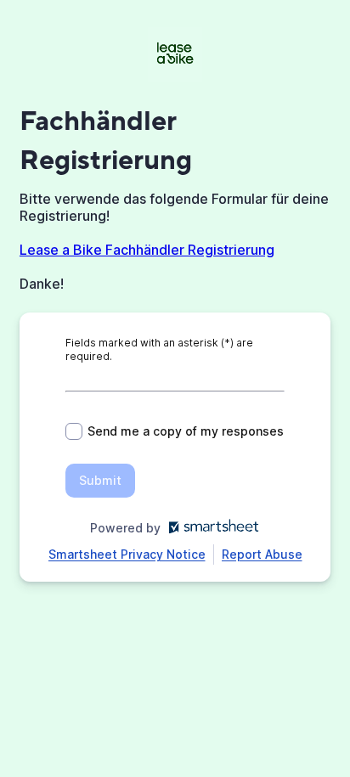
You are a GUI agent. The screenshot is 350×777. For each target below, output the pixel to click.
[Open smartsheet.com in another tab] (210, 528)
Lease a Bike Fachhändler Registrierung (147, 249)
